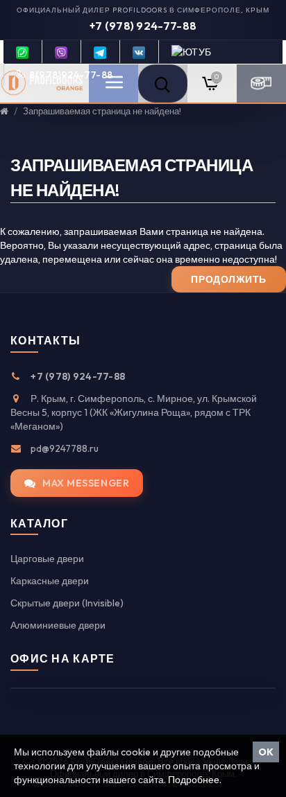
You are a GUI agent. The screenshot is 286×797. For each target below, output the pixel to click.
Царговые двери (47, 558)
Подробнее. (194, 779)
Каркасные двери (49, 581)
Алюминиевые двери (58, 625)
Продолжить (229, 279)
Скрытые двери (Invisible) (67, 603)
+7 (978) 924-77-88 (143, 26)
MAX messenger (85, 483)
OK (266, 752)
